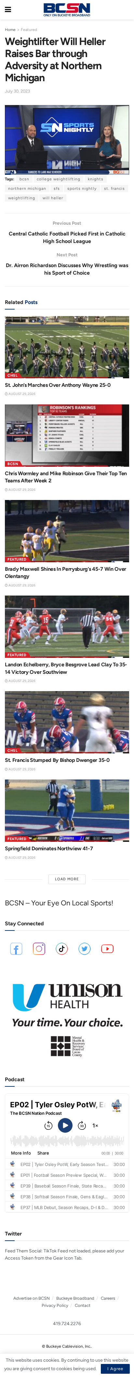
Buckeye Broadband (75, 1298)
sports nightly (82, 188)
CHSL (12, 375)
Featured (29, 29)
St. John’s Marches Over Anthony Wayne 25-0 (58, 385)
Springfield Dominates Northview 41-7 (49, 848)
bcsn (24, 179)
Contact (82, 1305)
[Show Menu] (8, 10)
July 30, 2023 (17, 91)
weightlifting (21, 198)
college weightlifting (58, 179)
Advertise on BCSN (31, 1298)
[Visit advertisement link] (67, 1017)
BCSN (12, 464)
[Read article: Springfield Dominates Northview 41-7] (67, 810)
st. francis (114, 188)
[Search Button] (126, 10)
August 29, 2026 (21, 394)
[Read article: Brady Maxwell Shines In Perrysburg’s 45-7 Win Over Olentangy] (67, 531)
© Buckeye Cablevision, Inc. (66, 1346)
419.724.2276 (67, 1323)
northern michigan (27, 188)
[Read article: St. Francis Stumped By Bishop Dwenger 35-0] (67, 722)
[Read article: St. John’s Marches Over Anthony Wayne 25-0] (67, 347)
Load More (67, 879)
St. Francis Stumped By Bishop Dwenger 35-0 (57, 760)
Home (10, 29)
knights (95, 179)
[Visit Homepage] (67, 9)
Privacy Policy (55, 1305)
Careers (108, 1298)
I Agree (115, 1368)
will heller (53, 198)
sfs (57, 188)
